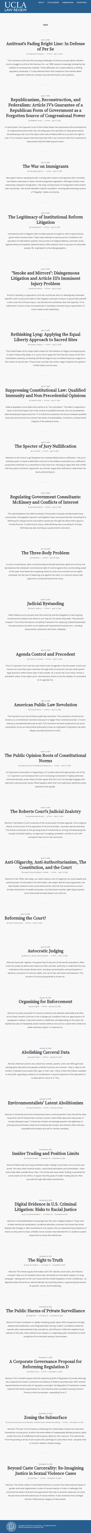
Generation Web (38, 1527)
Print (50, 54)
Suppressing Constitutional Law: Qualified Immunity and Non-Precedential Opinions (45, 393)
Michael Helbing (54, 1422)
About (41, 3)
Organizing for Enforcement (45, 1001)
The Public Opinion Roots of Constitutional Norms (45, 758)
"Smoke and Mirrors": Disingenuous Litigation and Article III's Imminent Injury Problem (45, 278)
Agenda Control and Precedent (45, 654)
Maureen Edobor (32, 1265)
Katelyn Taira (34, 1372)
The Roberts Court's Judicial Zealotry (45, 811)
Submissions (67, 3)
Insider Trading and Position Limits (45, 1153)
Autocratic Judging (45, 951)
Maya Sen (47, 766)
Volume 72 (46, 1158)
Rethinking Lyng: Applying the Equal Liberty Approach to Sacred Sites (45, 337)
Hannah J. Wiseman (15, 1422)
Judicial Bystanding (45, 603)
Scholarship (53, 3)
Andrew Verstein (32, 1158)
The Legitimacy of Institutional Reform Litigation (45, 220)
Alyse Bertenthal (35, 1108)
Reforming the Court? (25, 918)
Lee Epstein (44, 956)
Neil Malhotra (37, 766)
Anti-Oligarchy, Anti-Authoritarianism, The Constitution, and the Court (45, 865)
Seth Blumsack (39, 1422)
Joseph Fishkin (29, 872)
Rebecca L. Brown (30, 956)
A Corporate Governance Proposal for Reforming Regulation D (45, 1364)
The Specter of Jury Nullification (45, 446)
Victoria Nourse (35, 710)
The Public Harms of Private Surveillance (45, 1311)
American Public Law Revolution (45, 705)
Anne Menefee (28, 1422)
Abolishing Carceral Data (46, 1052)
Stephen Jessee (26, 766)
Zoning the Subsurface (45, 1417)
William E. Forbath (42, 872)
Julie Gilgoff (35, 1006)
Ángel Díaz (32, 1316)
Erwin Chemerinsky (16, 923)
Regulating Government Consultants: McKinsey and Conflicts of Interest (45, 499)
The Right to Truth (45, 1260)
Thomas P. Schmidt (36, 659)
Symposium (82, 3)
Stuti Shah (33, 1478)
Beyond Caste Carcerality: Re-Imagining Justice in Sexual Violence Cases (45, 1471)
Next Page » (45, 1508)
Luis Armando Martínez (32, 1214)
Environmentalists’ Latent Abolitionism (45, 1103)
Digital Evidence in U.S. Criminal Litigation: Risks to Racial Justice (45, 1207)
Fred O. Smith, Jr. (36, 608)
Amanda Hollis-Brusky (36, 816)
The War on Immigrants (45, 166)
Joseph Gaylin (35, 1057)
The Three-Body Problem (45, 553)
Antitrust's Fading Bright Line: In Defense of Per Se (45, 46)
